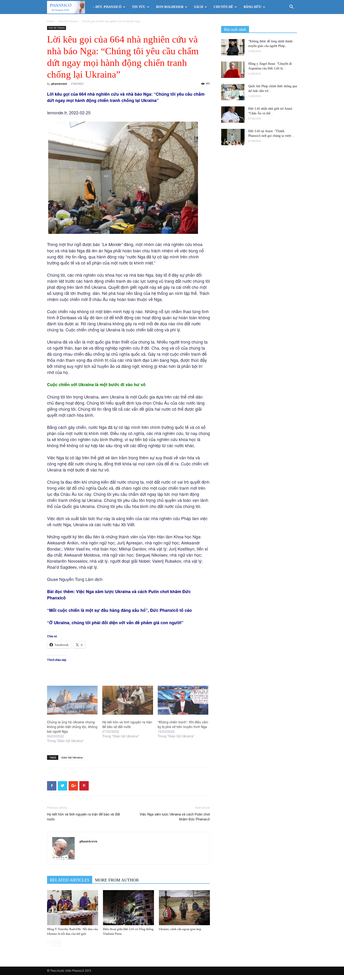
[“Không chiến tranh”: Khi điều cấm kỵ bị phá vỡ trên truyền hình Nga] (183, 700)
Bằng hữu (252, 7)
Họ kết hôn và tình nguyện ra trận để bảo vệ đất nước (127, 724)
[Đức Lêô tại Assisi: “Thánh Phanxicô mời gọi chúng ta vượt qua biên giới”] (233, 137)
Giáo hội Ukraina (67, 21)
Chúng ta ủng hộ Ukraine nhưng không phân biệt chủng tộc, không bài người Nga (72, 727)
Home (50, 21)
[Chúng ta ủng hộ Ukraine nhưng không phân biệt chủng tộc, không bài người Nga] (72, 700)
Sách (198, 7)
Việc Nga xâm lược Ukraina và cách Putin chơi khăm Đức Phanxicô (175, 816)
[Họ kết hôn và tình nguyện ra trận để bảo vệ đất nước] (127, 700)
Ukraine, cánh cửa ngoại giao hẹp (180, 929)
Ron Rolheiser (169, 7)
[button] (291, 7)
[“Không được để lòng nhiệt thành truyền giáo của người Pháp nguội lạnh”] (233, 47)
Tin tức (139, 7)
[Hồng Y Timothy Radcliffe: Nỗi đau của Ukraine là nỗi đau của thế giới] (72, 907)
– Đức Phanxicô (107, 7)
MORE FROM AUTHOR (117, 880)
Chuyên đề (223, 7)
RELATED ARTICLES (69, 880)
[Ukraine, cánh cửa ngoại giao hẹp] (184, 907)
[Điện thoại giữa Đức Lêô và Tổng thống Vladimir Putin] (128, 907)
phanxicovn (59, 83)
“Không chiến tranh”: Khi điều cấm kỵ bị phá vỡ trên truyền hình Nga (183, 724)
